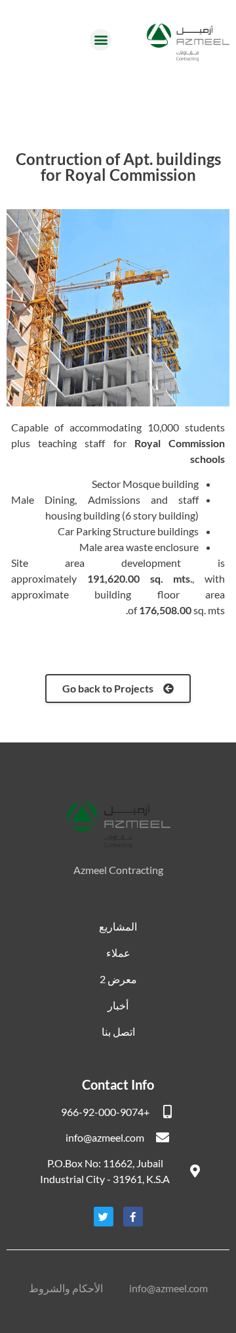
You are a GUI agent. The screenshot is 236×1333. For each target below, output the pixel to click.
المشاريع (118, 926)
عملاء (118, 952)
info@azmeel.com (168, 1288)
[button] (100, 40)
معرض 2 (118, 979)
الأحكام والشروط (66, 1288)
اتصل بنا (118, 1031)
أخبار (118, 1005)
